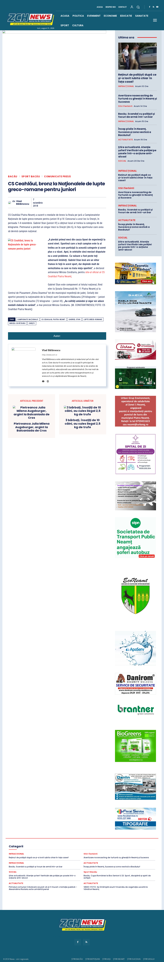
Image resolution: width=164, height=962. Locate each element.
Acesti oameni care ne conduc (37, 825)
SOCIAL (122, 161)
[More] (105, 202)
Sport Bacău (30, 176)
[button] (138, 7)
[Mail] (43, 380)
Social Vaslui (78, 860)
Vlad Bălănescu (22, 202)
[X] (53, 202)
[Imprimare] (90, 202)
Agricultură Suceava (104, 831)
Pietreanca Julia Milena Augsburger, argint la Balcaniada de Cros (31, 427)
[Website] (48, 380)
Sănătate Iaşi (47, 857)
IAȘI (135, 842)
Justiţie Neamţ (92, 848)
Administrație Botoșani (124, 825)
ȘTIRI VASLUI (148, 959)
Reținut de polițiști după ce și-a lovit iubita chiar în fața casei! (137, 78)
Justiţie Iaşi (76, 848)
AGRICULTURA (128, 828)
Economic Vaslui (51, 839)
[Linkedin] (75, 202)
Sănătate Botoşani (28, 857)
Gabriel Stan (74, 319)
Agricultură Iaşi (63, 831)
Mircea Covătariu (17, 323)
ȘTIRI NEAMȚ (119, 959)
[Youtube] (157, 7)
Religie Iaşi (67, 854)
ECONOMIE (68, 839)
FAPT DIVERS (99, 842)
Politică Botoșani (79, 851)
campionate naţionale (27, 319)
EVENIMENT (83, 842)
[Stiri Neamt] (30, 18)
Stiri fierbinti (125, 106)
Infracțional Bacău (29, 845)
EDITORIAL (82, 839)
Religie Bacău (33, 854)
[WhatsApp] (68, 202)
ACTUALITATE (125, 139)
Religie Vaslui (117, 854)
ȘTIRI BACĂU (77, 959)
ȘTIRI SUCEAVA (134, 959)
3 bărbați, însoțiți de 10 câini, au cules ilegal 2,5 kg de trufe (82, 423)
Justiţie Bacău (41, 848)
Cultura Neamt (35, 836)
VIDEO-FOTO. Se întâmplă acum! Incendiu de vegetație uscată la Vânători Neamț (116, 888)
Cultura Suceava (53, 836)
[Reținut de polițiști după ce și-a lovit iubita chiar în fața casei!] (137, 56)
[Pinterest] (60, 202)
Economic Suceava (31, 839)
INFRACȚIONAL (126, 86)
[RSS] (153, 7)
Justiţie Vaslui (128, 848)
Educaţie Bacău (112, 839)
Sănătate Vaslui (102, 857)
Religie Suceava (99, 854)
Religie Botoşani (50, 854)
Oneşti (32, 323)
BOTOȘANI (63, 834)
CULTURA (100, 834)
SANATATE (132, 854)
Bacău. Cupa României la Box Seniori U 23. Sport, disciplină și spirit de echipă (117, 876)
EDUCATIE (96, 839)
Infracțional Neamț (92, 845)
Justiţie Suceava (110, 848)
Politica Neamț (112, 851)
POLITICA (46, 851)
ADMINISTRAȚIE (80, 825)
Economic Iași (128, 836)
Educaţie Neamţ (28, 842)
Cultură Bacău (114, 834)
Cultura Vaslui (70, 836)
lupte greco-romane (93, 319)
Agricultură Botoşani (43, 831)
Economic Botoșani (109, 836)
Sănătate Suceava (83, 857)
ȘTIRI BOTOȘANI (92, 959)
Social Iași (29, 860)
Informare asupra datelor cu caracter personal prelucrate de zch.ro (82, 936)
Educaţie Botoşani (131, 839)
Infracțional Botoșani (51, 845)
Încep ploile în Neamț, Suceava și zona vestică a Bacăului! (134, 132)
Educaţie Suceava (48, 842)
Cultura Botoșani (133, 834)
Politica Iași (96, 851)
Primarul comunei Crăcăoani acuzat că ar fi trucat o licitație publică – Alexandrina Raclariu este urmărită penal (43, 888)
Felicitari (125, 842)
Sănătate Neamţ (64, 857)
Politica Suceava (130, 851)
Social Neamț (44, 860)
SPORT (90, 860)
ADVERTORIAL (110, 828)
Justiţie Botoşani (59, 848)
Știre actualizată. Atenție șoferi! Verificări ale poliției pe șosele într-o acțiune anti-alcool (137, 151)
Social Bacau (131, 857)
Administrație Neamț (43, 828)
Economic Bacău (89, 836)
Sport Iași (135, 860)
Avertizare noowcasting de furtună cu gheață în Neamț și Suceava (137, 98)
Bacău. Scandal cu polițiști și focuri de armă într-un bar (136, 115)
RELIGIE (19, 854)
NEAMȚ (141, 848)
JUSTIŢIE (26, 848)
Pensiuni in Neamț (29, 851)
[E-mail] (82, 202)
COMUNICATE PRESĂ (57, 176)
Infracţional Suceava (114, 845)
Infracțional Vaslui (136, 845)
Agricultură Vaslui (125, 831)
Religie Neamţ (82, 854)
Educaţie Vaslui (67, 842)
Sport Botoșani (120, 860)
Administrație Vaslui (91, 828)
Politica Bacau (61, 851)
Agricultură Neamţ (82, 831)
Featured (113, 842)
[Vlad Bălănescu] (10, 202)
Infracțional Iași (72, 845)
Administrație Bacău (101, 825)
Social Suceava (61, 860)
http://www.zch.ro (49, 355)
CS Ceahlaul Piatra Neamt (53, 319)
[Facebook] (150, 7)
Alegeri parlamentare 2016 (31, 834)
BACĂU (12, 176)
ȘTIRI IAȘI (106, 959)
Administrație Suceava (67, 828)
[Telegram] (97, 202)
